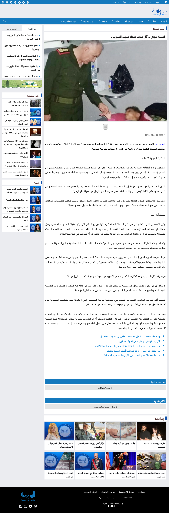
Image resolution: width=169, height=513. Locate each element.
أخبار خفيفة (158, 28)
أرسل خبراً (126, 2)
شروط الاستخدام (108, 492)
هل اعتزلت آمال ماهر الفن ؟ (17, 199)
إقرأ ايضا (159, 418)
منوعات (104, 21)
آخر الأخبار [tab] (32, 28)
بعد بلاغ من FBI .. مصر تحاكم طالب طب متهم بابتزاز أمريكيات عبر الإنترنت (15, 144)
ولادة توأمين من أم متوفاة (124, 443)
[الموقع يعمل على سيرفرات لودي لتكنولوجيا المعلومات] (112, 505)
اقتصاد (140, 21)
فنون (36, 182)
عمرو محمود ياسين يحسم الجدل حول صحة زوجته (15, 173)
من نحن (116, 2)
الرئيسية (164, 21)
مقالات (117, 21)
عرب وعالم (129, 21)
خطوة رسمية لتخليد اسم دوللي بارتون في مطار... (60, 444)
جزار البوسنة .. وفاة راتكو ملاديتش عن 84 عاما (18, 103)
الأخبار (158, 2)
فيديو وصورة (88, 21)
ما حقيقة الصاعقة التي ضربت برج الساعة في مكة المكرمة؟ (16, 163)
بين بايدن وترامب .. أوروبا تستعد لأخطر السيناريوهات (133, 350)
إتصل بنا (138, 2)
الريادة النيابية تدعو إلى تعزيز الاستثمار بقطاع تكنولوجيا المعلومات (23, 57)
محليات (153, 21)
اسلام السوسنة (90, 492)
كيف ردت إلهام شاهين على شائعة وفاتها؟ (17, 227)
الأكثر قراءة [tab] (12, 28)
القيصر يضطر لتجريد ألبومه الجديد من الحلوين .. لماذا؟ (17, 190)
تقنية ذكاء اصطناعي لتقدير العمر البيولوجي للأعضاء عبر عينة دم (15, 112)
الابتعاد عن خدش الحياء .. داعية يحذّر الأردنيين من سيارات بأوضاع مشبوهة (15, 132)
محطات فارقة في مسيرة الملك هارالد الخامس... (91, 474)
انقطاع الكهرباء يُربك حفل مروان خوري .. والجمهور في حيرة (15, 208)
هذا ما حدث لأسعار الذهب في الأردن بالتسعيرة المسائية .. (131, 354)
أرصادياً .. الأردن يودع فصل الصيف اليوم (21, 76)
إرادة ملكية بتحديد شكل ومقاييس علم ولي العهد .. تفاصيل (130, 336)
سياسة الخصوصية (126, 492)
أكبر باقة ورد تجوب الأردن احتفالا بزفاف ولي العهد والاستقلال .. (127, 345)
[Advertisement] (71, 11)
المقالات (148, 2)
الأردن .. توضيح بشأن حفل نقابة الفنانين (139, 340)
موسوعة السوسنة (69, 21)
